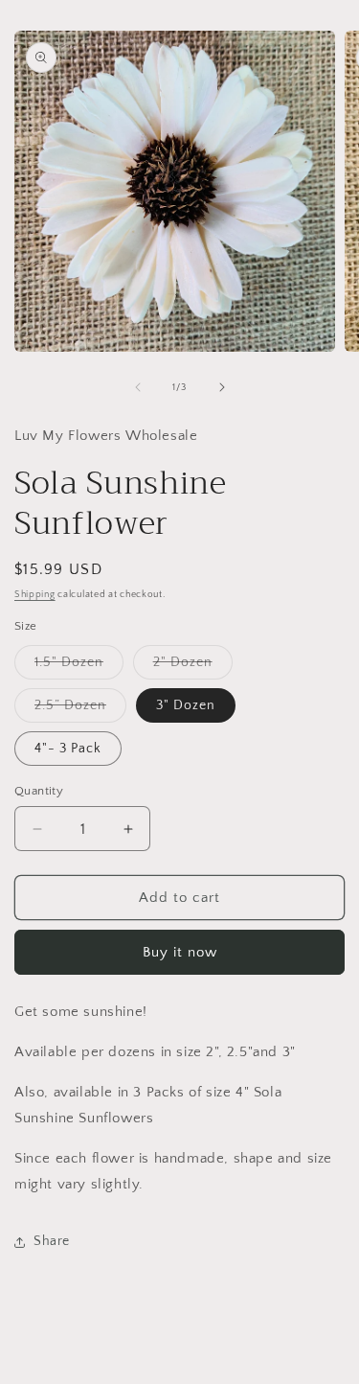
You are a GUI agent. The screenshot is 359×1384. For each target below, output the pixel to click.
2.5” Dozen (80, 710)
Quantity (38, 790)
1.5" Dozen (78, 667)
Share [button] (52, 1241)
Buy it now (180, 952)
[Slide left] (138, 387)
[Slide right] (222, 387)
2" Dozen (193, 667)
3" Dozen (185, 705)
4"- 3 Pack (67, 748)
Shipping (35, 594)
